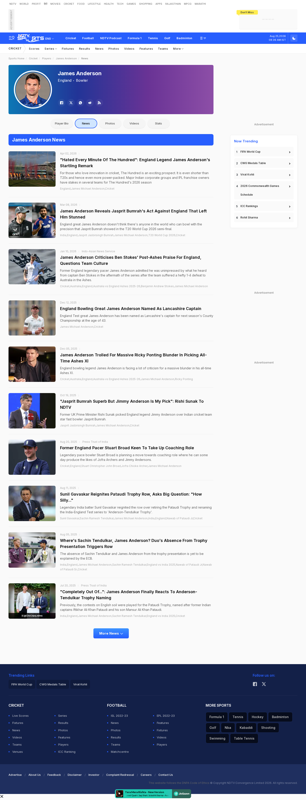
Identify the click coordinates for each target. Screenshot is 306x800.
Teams (163, 48)
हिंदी (45, 3)
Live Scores (20, 715)
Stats (158, 123)
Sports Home (16, 58)
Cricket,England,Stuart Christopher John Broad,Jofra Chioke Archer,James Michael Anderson (120, 466)
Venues (17, 751)
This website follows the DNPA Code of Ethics (179, 783)
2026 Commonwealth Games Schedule (259, 190)
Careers (146, 774)
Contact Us (165, 774)
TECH (120, 3)
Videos (129, 48)
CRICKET (69, 3)
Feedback (54, 774)
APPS (158, 3)
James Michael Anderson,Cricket (81, 326)
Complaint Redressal (120, 774)
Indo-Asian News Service (98, 251)
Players (46, 58)
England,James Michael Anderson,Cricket (87, 188)
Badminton (184, 38)
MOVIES (55, 3)
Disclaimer (75, 774)
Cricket (70, 38)
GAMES (131, 3)
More (177, 48)
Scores (34, 48)
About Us (34, 774)
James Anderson (66, 58)
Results (84, 48)
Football (88, 38)
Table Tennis (244, 738)
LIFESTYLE (94, 3)
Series (50, 48)
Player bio (62, 123)
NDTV (12, 3)
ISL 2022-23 (119, 715)
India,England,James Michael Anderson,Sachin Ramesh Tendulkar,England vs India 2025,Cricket (122, 616)
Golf (167, 38)
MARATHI (200, 3)
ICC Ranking (66, 751)
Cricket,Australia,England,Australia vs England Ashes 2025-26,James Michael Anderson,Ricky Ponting (126, 379)
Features (146, 48)
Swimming (217, 738)
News (99, 48)
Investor (93, 774)
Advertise (15, 774)
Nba (228, 727)
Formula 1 (135, 38)
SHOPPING (145, 3)
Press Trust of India (95, 441)
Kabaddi (246, 727)
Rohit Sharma (249, 217)
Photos (113, 48)
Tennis (153, 38)
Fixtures (68, 48)
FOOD (81, 3)
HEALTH (109, 3)
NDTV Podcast (110, 38)
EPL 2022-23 (166, 715)
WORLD (24, 3)
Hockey (257, 717)
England (64, 80)
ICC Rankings (249, 206)
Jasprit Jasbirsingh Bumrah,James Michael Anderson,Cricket (99, 425)
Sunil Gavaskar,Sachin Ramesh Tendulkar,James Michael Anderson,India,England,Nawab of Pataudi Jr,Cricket (131, 518)
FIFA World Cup (250, 151)
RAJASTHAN (173, 3)
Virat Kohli (247, 174)
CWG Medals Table (253, 163)
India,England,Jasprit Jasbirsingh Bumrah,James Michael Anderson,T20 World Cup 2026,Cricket (122, 235)
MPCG (188, 3)
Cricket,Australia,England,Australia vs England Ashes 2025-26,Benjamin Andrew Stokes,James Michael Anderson (134, 286)
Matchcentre (120, 751)
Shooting (268, 727)
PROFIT (36, 3)
